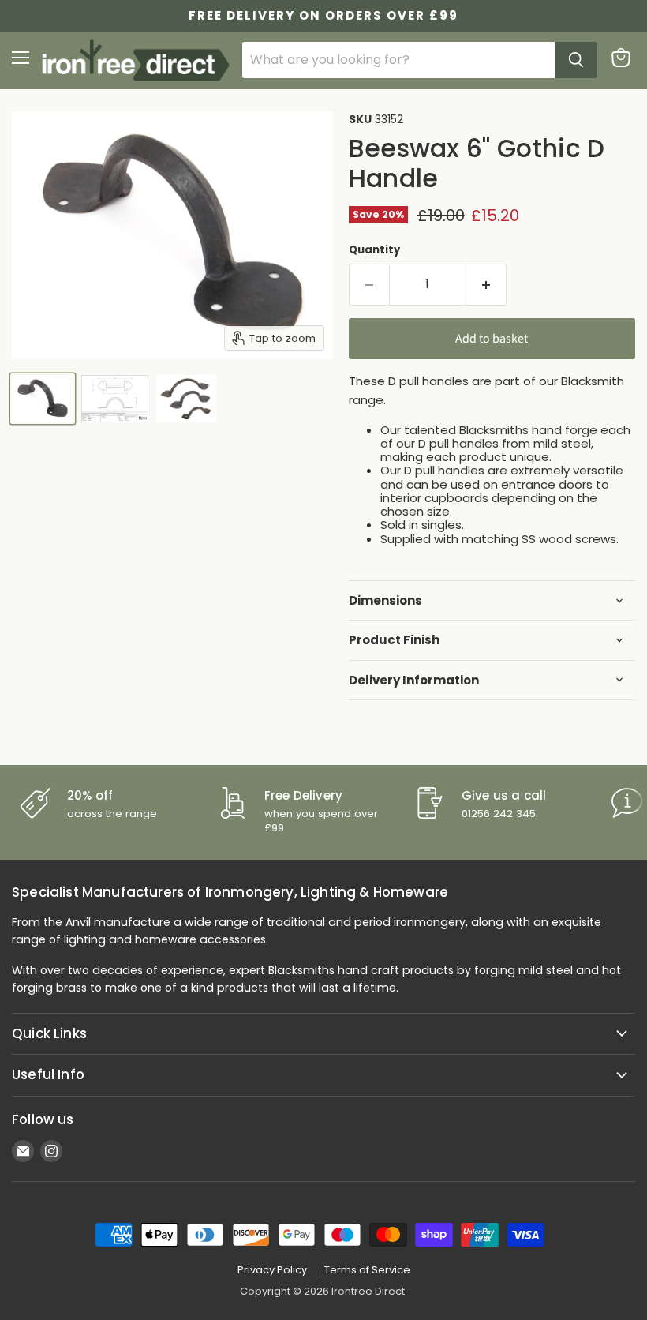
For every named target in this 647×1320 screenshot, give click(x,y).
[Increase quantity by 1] (486, 284)
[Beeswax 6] (42, 398)
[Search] (576, 60)
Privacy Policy (272, 1269)
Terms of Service (367, 1269)
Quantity (374, 250)
